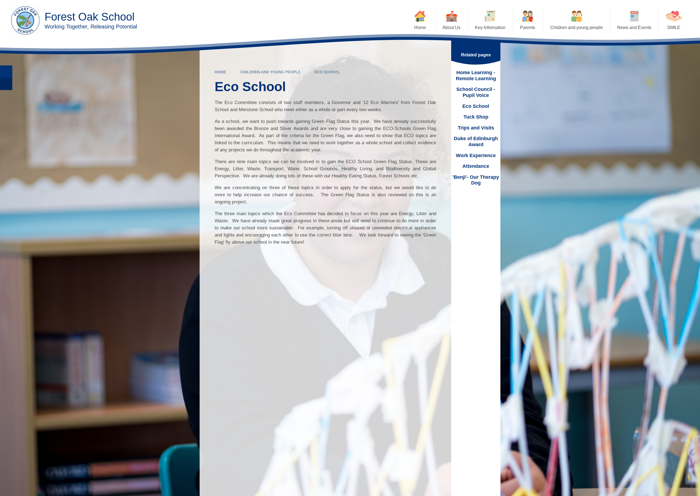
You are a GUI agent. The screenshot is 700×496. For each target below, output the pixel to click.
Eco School (327, 72)
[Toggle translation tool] (6, 84)
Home (220, 72)
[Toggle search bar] (6, 71)
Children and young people (270, 72)
